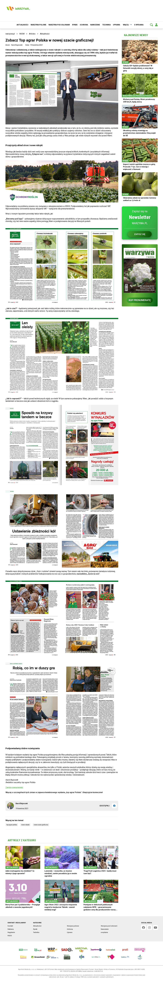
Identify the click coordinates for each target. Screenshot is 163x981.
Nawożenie (95, 25)
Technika (106, 25)
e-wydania (138, 25)
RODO (10, 935)
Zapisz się (139, 234)
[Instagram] (149, 927)
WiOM (21, 34)
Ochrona (84, 25)
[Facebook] (114, 805)
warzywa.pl (10, 34)
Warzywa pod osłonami (59, 25)
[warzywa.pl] (18, 8)
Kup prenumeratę (140, 300)
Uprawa (116, 25)
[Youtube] (155, 927)
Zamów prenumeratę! (14, 787)
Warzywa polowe (38, 25)
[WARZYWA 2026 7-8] (140, 270)
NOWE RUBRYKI (25, 825)
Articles (32, 34)
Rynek (74, 25)
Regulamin (11, 932)
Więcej (126, 25)
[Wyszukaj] (151, 24)
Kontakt (10, 926)
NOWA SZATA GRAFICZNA (41, 825)
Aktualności (22, 25)
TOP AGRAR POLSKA (11, 825)
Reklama (11, 929)
